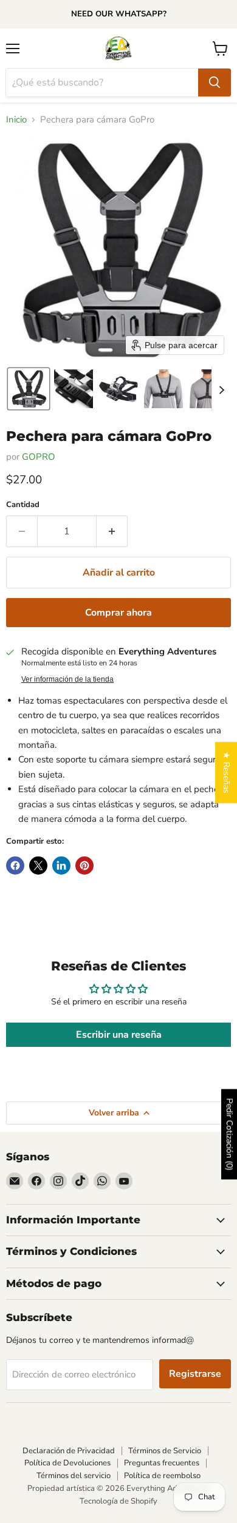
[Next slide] (221, 388)
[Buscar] (214, 82)
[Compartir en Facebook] (15, 865)
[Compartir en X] (38, 865)
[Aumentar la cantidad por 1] (112, 531)
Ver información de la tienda (67, 679)
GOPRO (38, 457)
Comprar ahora (118, 612)
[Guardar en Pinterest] (84, 865)
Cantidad (23, 504)
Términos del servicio (73, 1475)
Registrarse (195, 1373)
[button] (28, 388)
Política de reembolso (162, 1475)
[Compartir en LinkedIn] (61, 865)
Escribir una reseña (119, 1034)
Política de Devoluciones (67, 1462)
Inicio (16, 120)
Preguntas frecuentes (161, 1462)
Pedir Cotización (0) (229, 1134)
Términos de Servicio (164, 1450)
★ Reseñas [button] (226, 772)
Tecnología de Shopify (118, 1501)
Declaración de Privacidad (68, 1450)
